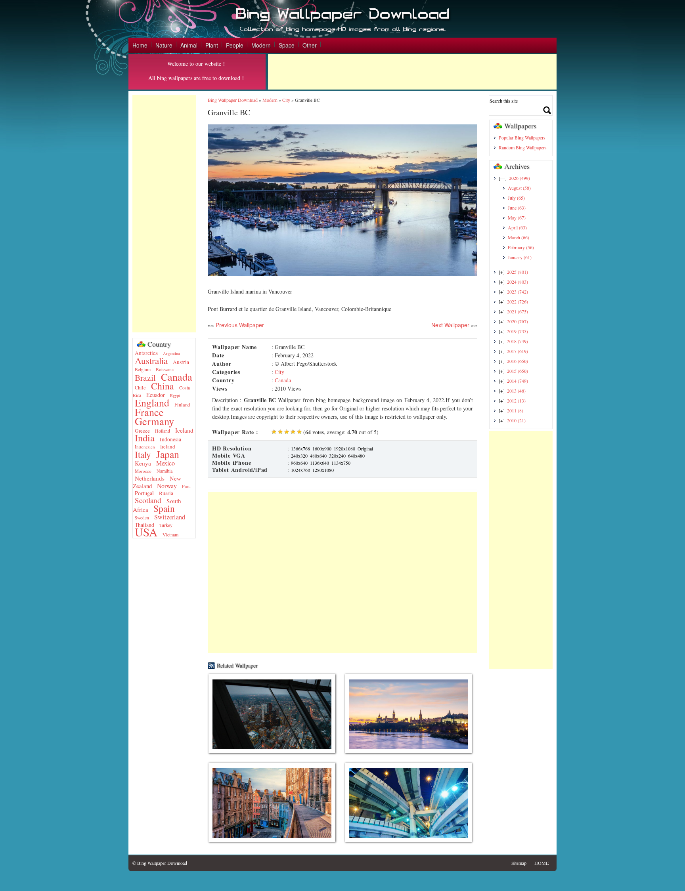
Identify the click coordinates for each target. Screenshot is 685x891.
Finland (182, 404)
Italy (143, 454)
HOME (541, 863)
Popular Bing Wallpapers (522, 137)
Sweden (142, 518)
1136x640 (319, 463)
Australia (151, 360)
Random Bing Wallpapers (523, 147)
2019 (517, 331)
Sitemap (518, 863)
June (517, 207)
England (152, 402)
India (145, 437)
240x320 (299, 455)
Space (287, 45)
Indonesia (170, 439)
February (521, 247)
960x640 (299, 463)
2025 (517, 272)
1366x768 (300, 448)
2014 (517, 381)
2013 (516, 390)
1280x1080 (323, 470)
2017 (517, 351)
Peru (186, 486)
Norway (167, 485)
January (520, 257)
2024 (517, 282)
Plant (211, 45)
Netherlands (150, 478)
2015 (517, 371)
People (234, 45)
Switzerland (169, 517)
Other (309, 45)
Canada (176, 376)
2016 (517, 361)
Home (139, 45)
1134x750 (340, 463)
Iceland (184, 430)
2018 (517, 341)
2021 (517, 311)
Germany (154, 421)
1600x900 (321, 448)
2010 (516, 420)
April (517, 227)
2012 (516, 400)
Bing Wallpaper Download (233, 100)
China (162, 386)
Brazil (145, 377)
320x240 (337, 455)
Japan (167, 454)
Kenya (143, 463)
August (519, 188)
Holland (162, 430)
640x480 (356, 455)
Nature (163, 45)
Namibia (164, 470)
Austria (181, 362)
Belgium (143, 369)
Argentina (171, 353)
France (149, 412)
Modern (261, 45)
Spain (164, 508)
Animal (188, 45)
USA (146, 532)
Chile (140, 387)
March (518, 237)
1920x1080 (344, 448)
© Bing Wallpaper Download (159, 863)
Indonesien (145, 447)
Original (365, 448)
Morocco (143, 471)
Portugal (144, 493)
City (286, 100)
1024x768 (300, 470)
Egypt (175, 395)
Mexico (165, 463)
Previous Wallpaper (239, 325)
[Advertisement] (412, 72)
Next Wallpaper (450, 325)
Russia (166, 493)
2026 (519, 178)
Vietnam (170, 534)
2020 (517, 321)
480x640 (318, 455)
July (516, 198)
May (517, 217)
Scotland (148, 500)
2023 (517, 291)
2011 (515, 410)
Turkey (165, 525)
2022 (517, 301)
